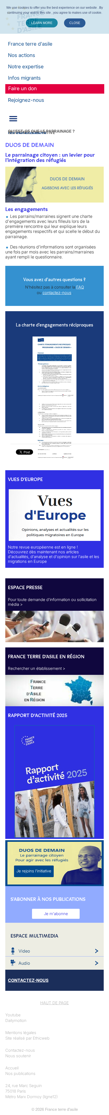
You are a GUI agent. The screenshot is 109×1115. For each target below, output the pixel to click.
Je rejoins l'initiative (33, 870)
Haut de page (54, 1002)
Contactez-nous (20, 1050)
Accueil (12, 1067)
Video (24, 951)
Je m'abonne (56, 913)
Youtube (13, 1014)
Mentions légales (20, 1032)
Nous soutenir (18, 1055)
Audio (24, 963)
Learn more (41, 23)
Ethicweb (41, 1038)
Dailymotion (15, 1020)
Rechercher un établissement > (36, 668)
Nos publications (20, 1073)
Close (74, 23)
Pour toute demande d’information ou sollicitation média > (52, 602)
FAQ (80, 287)
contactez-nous (57, 292)
